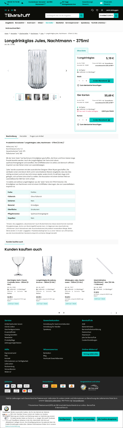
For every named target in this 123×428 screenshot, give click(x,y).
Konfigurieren (65, 419)
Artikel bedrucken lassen (13, 324)
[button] (20, 97)
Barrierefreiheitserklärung (91, 329)
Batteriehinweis (87, 327)
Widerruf (8, 372)
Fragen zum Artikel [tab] (37, 136)
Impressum (86, 335)
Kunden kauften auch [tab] (14, 242)
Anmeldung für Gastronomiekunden (56, 324)
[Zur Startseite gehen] (17, 15)
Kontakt (7, 358)
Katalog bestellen (11, 335)
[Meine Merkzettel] (97, 10)
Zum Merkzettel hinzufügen (90, 85)
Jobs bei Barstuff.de (89, 337)
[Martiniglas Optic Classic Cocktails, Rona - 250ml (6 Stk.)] (18, 266)
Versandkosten (109, 63)
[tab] (11, 136)
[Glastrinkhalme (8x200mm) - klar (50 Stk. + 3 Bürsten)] (105, 266)
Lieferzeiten (9, 364)
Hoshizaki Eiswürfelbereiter (53, 358)
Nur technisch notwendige (84, 419)
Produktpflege (10, 340)
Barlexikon (47, 353)
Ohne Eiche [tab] (81, 51)
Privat (108, 3)
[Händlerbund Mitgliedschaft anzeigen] (93, 387)
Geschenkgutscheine (12, 329)
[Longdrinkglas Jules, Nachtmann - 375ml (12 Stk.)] (37, 68)
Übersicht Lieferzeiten (53, 401)
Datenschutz (86, 332)
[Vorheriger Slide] (8, 71)
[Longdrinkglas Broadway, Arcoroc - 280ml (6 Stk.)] (47, 266)
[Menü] (10, 406)
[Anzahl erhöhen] (86, 80)
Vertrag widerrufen (90, 354)
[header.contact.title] (92, 10)
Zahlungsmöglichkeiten (13, 343)
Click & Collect (10, 327)
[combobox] (62, 15)
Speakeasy (47, 329)
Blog (45, 356)
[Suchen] (81, 15)
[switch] (101, 3)
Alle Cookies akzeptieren (107, 419)
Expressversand (10, 353)
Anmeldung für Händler (51, 327)
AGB (83, 324)
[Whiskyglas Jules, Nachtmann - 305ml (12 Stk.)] (76, 266)
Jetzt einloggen (112, 10)
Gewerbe (87, 3)
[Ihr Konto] (102, 10)
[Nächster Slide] (66, 71)
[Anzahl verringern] (79, 80)
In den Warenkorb (100, 81)
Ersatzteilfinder (10, 332)
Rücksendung (9, 366)
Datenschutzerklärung (12, 426)
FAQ (6, 356)
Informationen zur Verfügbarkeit (16, 361)
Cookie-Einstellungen (89, 340)
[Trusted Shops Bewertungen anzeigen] (83, 387)
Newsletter (8, 337)
